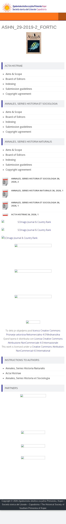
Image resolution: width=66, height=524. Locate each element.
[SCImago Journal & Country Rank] (33, 222)
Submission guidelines (19, 89)
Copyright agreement (18, 93)
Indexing (11, 84)
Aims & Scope (14, 74)
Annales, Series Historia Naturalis (25, 368)
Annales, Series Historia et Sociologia (28, 378)
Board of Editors (15, 79)
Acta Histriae (13, 373)
